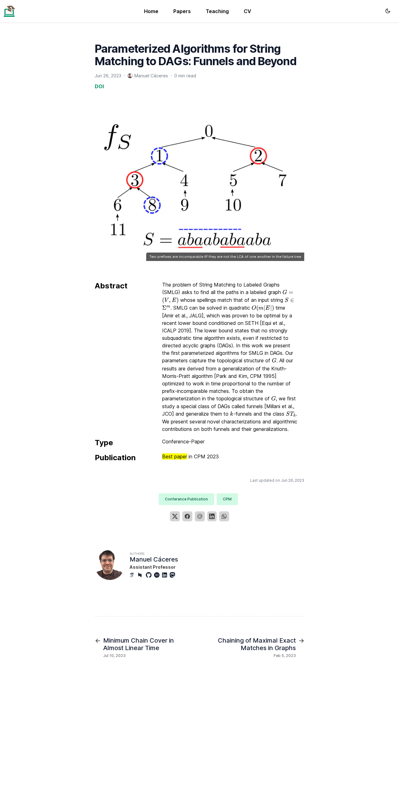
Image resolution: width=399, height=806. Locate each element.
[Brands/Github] (150, 575)
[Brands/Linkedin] (166, 575)
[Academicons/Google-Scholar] (134, 575)
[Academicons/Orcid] (158, 575)
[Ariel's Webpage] (9, 10)
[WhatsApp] (224, 516)
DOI (99, 86)
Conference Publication (186, 499)
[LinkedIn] (212, 516)
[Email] (200, 516)
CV (247, 11)
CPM (227, 499)
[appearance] (388, 11)
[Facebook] (187, 516)
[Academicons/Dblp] (142, 575)
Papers (182, 11)
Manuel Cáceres (154, 559)
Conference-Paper (183, 441)
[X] (175, 516)
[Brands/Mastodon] (174, 575)
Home (151, 11)
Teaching (217, 11)
